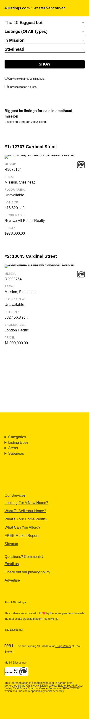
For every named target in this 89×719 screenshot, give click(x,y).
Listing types (18, 442)
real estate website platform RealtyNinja (33, 618)
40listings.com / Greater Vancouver (35, 8)
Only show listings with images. (26, 78)
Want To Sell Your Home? (25, 511)
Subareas (16, 453)
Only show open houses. (22, 87)
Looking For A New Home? (26, 503)
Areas (13, 448)
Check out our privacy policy (27, 572)
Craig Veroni (63, 646)
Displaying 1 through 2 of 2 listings (26, 121)
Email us (12, 564)
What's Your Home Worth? (26, 519)
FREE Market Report (21, 536)
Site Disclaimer (14, 629)
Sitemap (11, 544)
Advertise (12, 580)
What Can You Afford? (22, 527)
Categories (17, 437)
